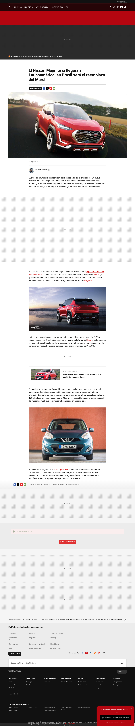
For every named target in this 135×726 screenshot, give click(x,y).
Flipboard (50, 88)
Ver (68, 542)
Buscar (122, 663)
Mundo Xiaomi (13, 694)
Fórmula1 (12, 633)
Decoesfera (99, 685)
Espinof (46, 685)
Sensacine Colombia (50, 710)
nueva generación (62, 469)
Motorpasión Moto (83, 685)
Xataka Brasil (13, 710)
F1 (67, 7)
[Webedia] (122, 1)
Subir (120, 671)
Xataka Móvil (13, 685)
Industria (28, 7)
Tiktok (125, 7)
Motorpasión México (84, 707)
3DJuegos (29, 682)
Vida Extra (29, 685)
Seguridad (32, 638)
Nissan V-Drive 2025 (51, 619)
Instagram (114, 7)
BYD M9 (62, 619)
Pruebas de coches (56, 633)
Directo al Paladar (66, 682)
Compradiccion (100, 688)
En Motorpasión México (70, 371)
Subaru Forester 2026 (115, 619)
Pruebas (18, 7)
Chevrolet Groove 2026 (75, 619)
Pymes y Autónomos (119, 685)
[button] (42, 170)
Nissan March (59, 484)
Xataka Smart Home (15, 691)
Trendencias (99, 682)
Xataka (11, 682)
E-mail (54, 88)
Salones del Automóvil (13, 639)
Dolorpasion (13, 644)
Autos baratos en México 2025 (32, 619)
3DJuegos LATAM (31, 707)
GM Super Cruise (55, 648)
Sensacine (47, 682)
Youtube (121, 7)
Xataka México (13, 707)
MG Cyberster (102, 619)
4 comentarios (36, 88)
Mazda (54, 56)
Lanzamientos (57, 7)
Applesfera (12, 688)
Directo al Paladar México (66, 708)
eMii (10, 648)
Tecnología (53, 638)
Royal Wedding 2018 (36, 648)
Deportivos (28, 56)
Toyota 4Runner (90, 619)
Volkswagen (45, 56)
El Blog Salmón (117, 682)
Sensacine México (49, 707)
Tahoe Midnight (55, 644)
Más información (70, 724)
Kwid (89, 340)
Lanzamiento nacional (37, 644)
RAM (60, 56)
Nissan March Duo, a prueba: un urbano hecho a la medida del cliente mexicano (82, 375)
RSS (95, 652)
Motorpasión (82, 682)
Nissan (36, 56)
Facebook (110, 7)
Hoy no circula (41, 7)
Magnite (88, 280)
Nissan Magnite (73, 484)
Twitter (117, 7)
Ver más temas (15, 654)
